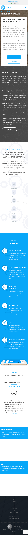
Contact (14, 510)
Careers (14, 506)
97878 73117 (16, 518)
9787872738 (17, 516)
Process (14, 504)
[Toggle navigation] (25, 7)
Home (14, 499)
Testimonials (14, 508)
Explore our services (14, 57)
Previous (2, 399)
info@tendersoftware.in (14, 514)
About (14, 501)
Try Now (9, 129)
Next (26, 399)
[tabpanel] (14, 38)
